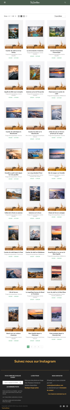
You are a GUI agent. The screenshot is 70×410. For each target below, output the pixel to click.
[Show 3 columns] (21, 16)
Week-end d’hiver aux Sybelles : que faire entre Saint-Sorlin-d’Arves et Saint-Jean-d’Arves (12, 392)
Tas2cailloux (5, 408)
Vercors (20, 135)
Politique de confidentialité (57, 394)
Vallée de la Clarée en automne (13, 213)
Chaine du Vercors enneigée (56, 213)
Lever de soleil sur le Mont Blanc (56, 292)
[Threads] (67, 406)
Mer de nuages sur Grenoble (56, 173)
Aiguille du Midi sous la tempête (13, 92)
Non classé (29, 135)
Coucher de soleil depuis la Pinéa (13, 252)
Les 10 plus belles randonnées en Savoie (12, 397)
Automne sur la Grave (35, 213)
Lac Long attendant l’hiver (35, 173)
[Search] (65, 2)
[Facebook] (64, 406)
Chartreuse (20, 254)
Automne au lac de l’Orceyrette (35, 92)
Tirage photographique (11, 54)
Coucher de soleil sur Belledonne (35, 252)
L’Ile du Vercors (13, 292)
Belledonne (63, 95)
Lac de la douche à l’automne (35, 50)
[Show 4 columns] (24, 16)
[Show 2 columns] (19, 16)
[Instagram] (60, 406)
